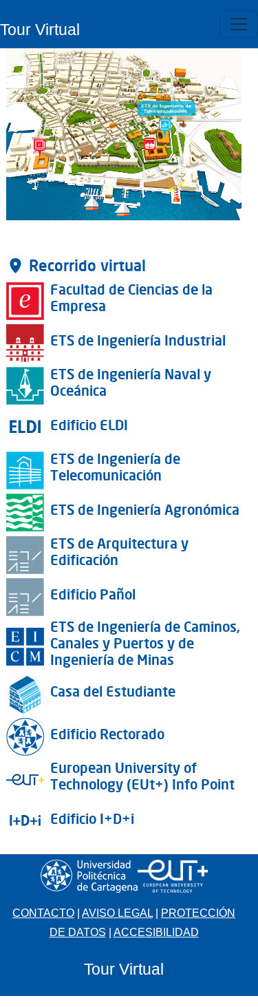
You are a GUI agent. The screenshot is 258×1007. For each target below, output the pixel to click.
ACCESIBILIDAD (156, 932)
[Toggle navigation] (238, 24)
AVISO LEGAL (117, 913)
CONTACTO (43, 913)
